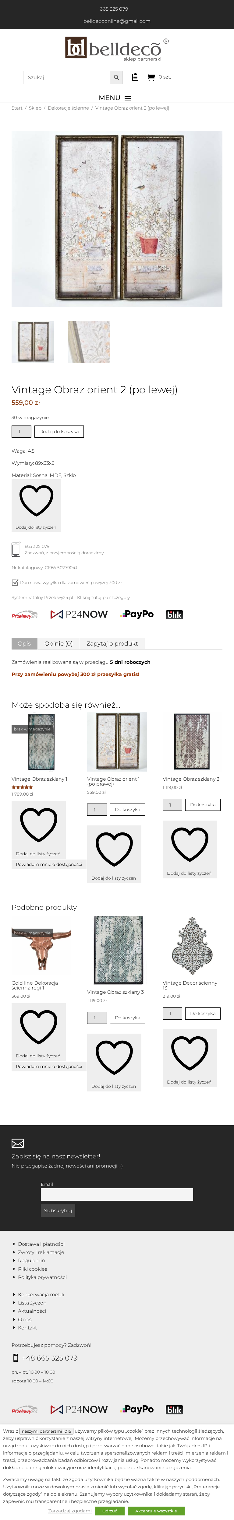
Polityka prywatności (42, 1277)
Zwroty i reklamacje (41, 1252)
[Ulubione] (130, 76)
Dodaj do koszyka (59, 431)
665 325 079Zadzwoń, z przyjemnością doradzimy (64, 549)
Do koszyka (127, 809)
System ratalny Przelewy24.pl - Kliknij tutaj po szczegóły (71, 597)
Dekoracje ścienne (68, 108)
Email (47, 1184)
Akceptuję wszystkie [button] (156, 1510)
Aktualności (32, 1311)
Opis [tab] (24, 643)
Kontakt (27, 1328)
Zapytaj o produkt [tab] (112, 643)
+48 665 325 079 (50, 1358)
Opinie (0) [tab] (58, 643)
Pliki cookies (32, 1269)
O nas (25, 1319)
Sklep (35, 108)
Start (17, 108)
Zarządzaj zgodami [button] (70, 1511)
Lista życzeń (32, 1303)
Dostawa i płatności (41, 1244)
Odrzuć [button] (109, 1510)
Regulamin (31, 1260)
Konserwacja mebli (41, 1295)
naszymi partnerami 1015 (46, 1431)
